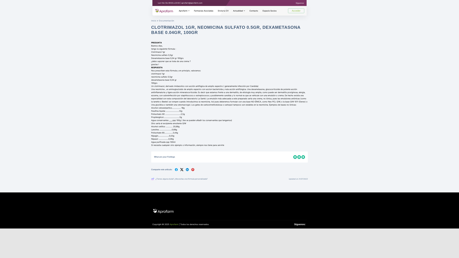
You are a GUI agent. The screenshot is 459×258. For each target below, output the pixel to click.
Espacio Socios (270, 11)
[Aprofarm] (164, 10)
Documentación (166, 20)
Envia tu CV (223, 11)
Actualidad (238, 11)
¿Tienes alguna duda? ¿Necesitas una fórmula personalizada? (182, 179)
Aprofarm (183, 11)
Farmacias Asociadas (203, 11)
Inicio (153, 20)
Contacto (253, 11)
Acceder (296, 10)
